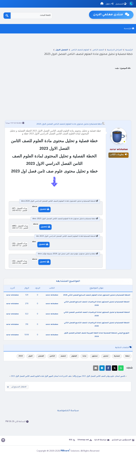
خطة (127, 356)
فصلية (117, 356)
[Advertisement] (68, 95)
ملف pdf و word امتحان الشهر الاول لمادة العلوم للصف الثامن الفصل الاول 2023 (41, 376)
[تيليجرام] (102, 368)
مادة (84, 356)
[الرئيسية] (101, 4)
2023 (21, 356)
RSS (70, 440)
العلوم (74, 356)
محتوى (95, 356)
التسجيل (119, 4)
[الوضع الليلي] (131, 3)
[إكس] (114, 368)
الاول (30, 356)
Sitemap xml (83, 440)
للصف (63, 356)
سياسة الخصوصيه (68, 410)
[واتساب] (121, 368)
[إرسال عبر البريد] (95, 368)
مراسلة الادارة (100, 440)
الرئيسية (128, 29)
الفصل (41, 356)
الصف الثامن (98, 50)
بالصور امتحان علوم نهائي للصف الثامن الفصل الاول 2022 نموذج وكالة (99, 376)
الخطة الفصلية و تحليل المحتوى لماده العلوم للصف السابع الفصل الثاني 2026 (96, 295)
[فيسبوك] (108, 368)
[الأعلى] (3, 440)
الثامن (52, 356)
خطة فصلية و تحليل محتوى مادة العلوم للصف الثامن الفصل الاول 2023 (69, 124)
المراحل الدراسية (114, 50)
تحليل (105, 356)
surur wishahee (52, 295)
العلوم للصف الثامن (80, 50)
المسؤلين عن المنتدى (121, 440)
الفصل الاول (62, 50)
